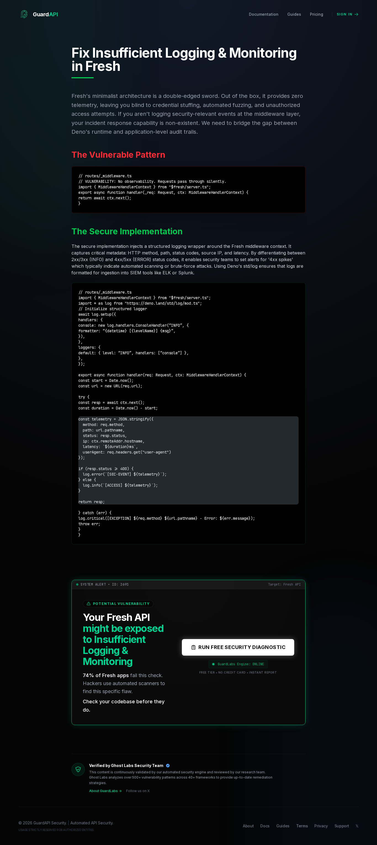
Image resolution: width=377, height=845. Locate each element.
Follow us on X (138, 791)
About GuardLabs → (105, 791)
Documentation (263, 14)
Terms (302, 825)
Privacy (321, 825)
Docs (265, 825)
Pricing (316, 14)
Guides (294, 14)
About (248, 825)
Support (341, 825)
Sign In (344, 14)
